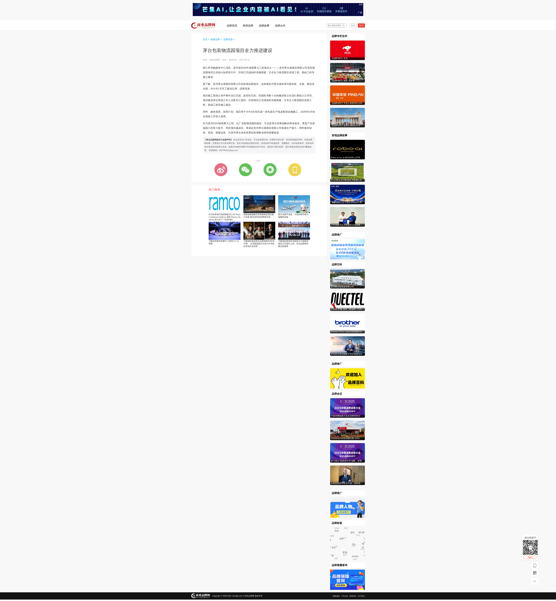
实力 (359, 546)
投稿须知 (336, 596)
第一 (359, 549)
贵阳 (331, 534)
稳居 (340, 550)
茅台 (337, 551)
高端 (348, 541)
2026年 (358, 559)
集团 (331, 542)
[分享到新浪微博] (220, 169)
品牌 (346, 544)
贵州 (357, 536)
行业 (354, 531)
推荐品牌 (215, 39)
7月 (364, 553)
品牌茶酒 (228, 39)
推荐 (350, 527)
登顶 (349, 557)
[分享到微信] (245, 169)
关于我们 (361, 596)
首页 (205, 39)
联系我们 (353, 596)
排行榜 (362, 536)
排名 (340, 534)
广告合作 (344, 596)
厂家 (333, 557)
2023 (337, 528)
